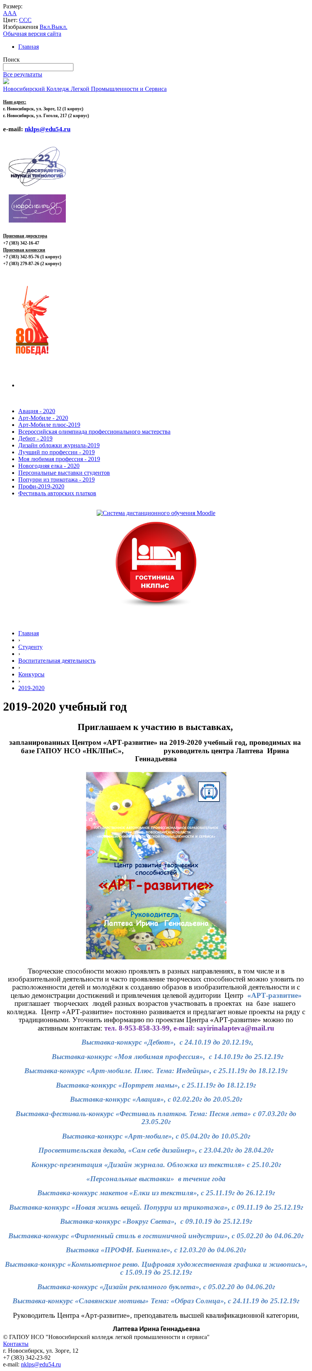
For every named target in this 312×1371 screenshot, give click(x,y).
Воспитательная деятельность (57, 660)
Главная (28, 46)
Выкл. (59, 27)
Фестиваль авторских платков (57, 493)
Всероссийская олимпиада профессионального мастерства (94, 431)
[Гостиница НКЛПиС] (156, 607)
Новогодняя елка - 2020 (49, 466)
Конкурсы (31, 674)
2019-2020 (31, 688)
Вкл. (45, 27)
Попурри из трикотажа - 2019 (56, 479)
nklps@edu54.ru (41, 1364)
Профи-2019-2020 (41, 486)
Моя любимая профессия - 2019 (59, 459)
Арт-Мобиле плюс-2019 (49, 424)
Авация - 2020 (36, 411)
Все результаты (22, 74)
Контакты (16, 1344)
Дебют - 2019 (35, 438)
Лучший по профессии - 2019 (56, 452)
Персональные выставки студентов (64, 472)
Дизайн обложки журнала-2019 (59, 445)
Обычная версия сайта (32, 33)
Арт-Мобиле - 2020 (43, 418)
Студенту (30, 647)
